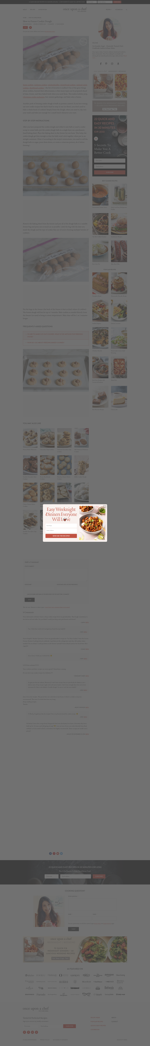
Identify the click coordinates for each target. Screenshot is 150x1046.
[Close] (104, 506)
